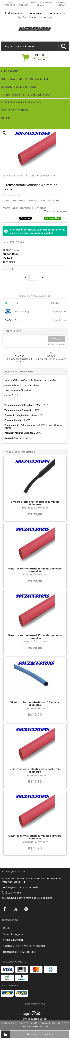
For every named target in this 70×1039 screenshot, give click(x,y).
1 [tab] (65, 168)
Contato (23, 3)
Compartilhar (53, 218)
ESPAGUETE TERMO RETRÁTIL (19, 175)
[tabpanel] (35, 150)
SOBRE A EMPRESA (61, 3)
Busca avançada (9, 3)
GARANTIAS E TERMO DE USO (40, 3)
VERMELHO (46, 175)
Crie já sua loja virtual (35, 1018)
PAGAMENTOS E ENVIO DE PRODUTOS (24, 946)
